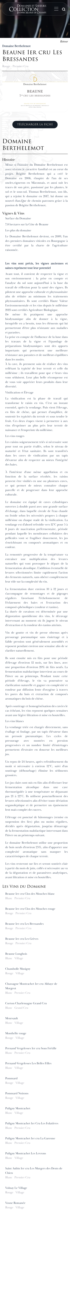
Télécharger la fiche (35, 125)
